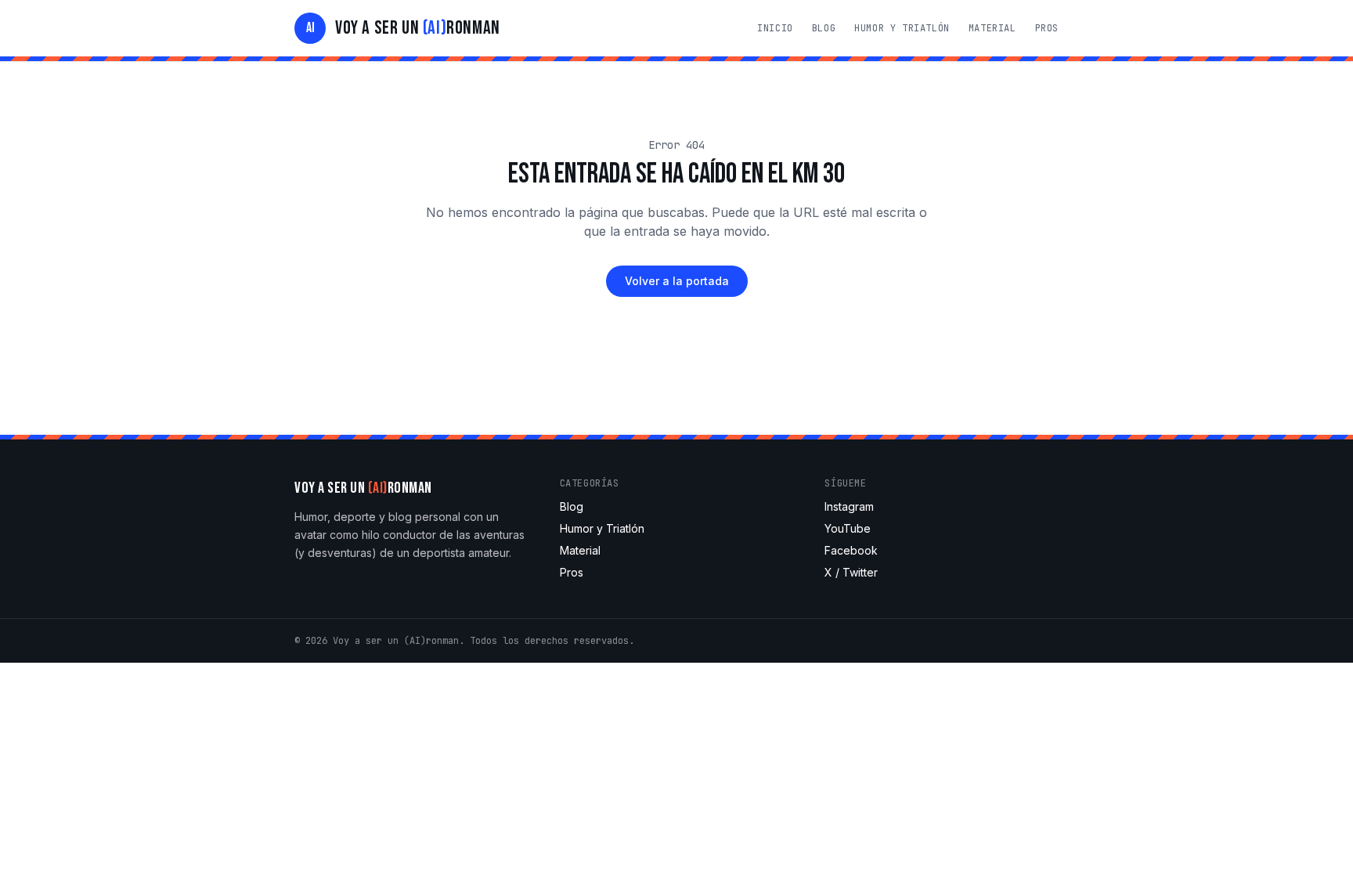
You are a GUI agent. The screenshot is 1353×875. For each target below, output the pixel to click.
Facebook (851, 550)
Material (992, 28)
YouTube (847, 528)
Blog (823, 28)
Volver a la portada (677, 280)
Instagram (849, 506)
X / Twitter (851, 572)
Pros (1047, 28)
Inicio (775, 28)
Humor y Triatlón (902, 28)
